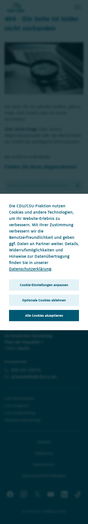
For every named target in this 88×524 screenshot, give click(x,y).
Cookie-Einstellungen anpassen (44, 285)
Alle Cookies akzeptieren (44, 315)
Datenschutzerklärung (30, 269)
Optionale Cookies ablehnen (44, 300)
